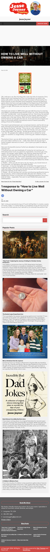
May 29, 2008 (4, 201)
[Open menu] (2, 23)
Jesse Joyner (25, 19)
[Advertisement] (25, 36)
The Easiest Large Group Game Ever (13, 314)
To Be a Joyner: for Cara (42, 181)
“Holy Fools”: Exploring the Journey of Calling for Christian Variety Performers (22, 261)
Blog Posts (25, 523)
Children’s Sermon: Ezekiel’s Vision (8, 540)
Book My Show (42, 23)
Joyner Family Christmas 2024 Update (39, 535)
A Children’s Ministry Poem (10, 481)
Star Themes (41, 548)
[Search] (45, 220)
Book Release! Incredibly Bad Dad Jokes (14, 419)
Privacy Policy (6, 519)
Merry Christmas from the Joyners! (13, 360)
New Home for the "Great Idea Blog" (11, 181)
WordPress (26, 550)
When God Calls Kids (22, 540)
